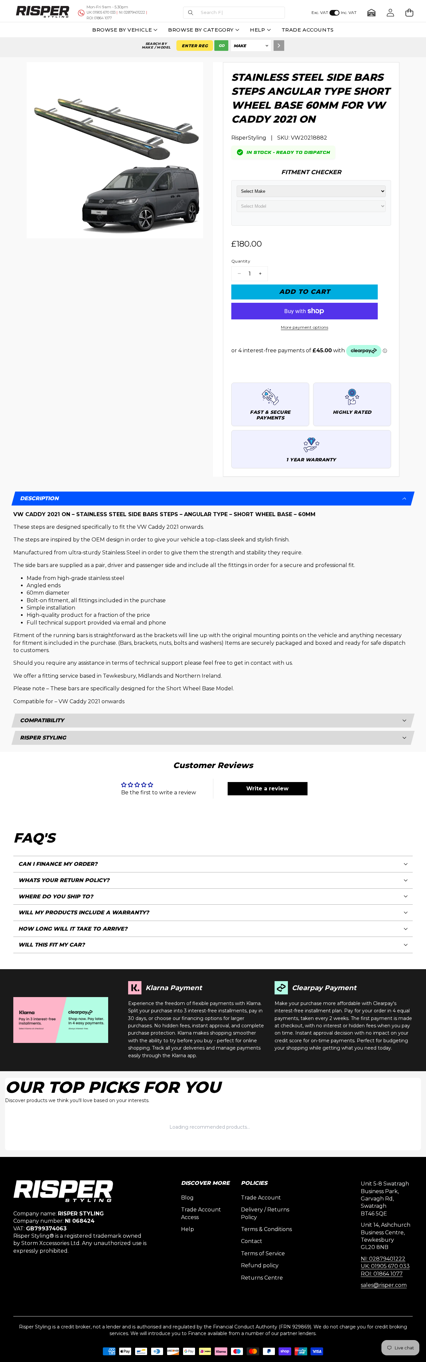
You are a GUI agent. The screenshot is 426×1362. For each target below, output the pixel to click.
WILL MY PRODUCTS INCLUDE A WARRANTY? (83, 912)
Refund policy (260, 1265)
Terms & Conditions (266, 1229)
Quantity (240, 261)
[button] (234, 12)
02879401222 (132, 12)
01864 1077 (99, 18)
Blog (187, 1197)
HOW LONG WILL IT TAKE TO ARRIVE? (72, 929)
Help (187, 1229)
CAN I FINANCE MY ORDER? (58, 864)
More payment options (304, 327)
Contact (251, 1241)
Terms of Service (263, 1253)
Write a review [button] (267, 788)
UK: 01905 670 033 (385, 1266)
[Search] (279, 45)
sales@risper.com (384, 1285)
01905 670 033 (101, 12)
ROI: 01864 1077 (382, 1274)
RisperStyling (248, 138)
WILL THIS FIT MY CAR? (51, 945)
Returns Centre (262, 1278)
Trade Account (261, 1197)
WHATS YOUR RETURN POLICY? (63, 880)
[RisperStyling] (42, 12)
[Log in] (390, 12)
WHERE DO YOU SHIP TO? (55, 896)
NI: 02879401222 (383, 1259)
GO (221, 45)
